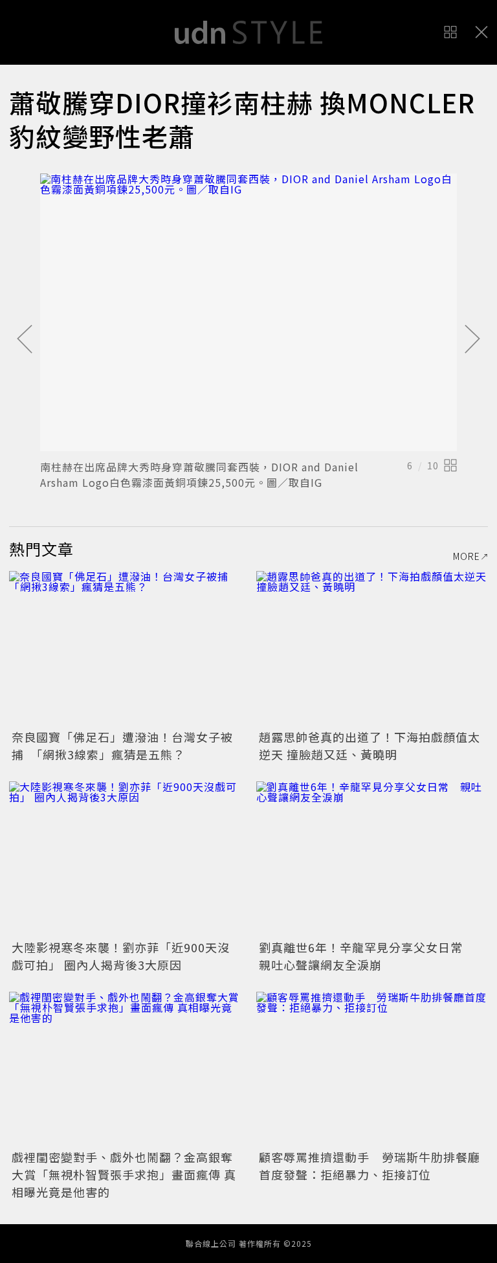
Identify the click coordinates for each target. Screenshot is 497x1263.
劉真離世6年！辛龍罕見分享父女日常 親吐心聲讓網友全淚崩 (367, 956)
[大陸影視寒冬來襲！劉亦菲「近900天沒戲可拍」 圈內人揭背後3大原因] (125, 858)
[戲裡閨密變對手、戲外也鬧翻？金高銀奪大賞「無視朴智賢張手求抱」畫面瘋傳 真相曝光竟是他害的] (125, 1069)
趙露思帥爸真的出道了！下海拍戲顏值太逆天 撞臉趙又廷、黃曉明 (369, 745)
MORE (466, 556)
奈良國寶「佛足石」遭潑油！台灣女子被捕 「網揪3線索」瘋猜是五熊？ (122, 745)
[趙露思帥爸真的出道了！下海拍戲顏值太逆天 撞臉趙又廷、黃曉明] (372, 648)
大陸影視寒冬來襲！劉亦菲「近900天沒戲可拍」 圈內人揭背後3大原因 (121, 956)
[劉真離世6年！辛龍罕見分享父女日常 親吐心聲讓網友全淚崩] (372, 858)
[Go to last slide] (24, 339)
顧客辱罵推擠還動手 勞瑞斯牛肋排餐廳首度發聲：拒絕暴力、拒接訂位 (369, 1165)
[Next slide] (472, 339)
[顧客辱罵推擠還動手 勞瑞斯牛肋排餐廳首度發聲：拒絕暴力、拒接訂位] (372, 1069)
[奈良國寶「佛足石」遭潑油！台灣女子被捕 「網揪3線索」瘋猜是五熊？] (125, 648)
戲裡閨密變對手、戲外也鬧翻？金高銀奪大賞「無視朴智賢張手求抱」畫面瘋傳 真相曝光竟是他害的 (124, 1174)
